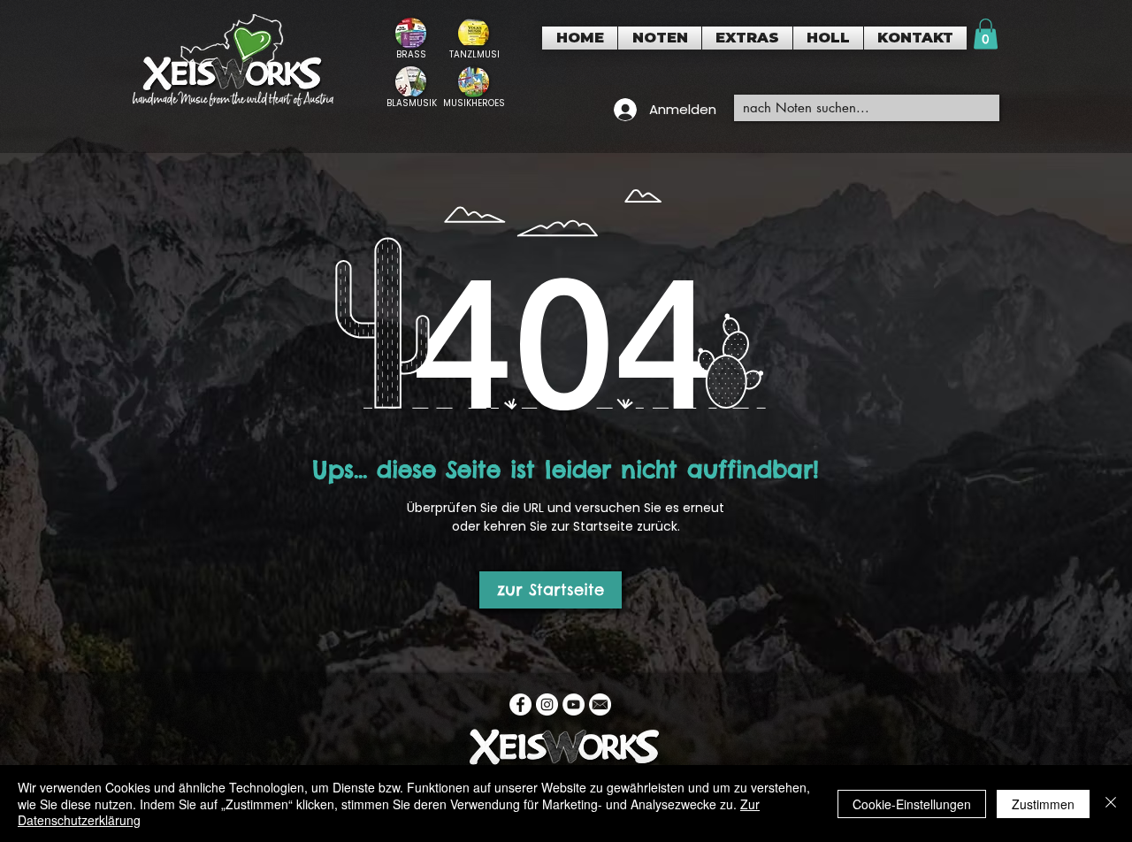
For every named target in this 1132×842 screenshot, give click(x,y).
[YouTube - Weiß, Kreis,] (573, 704)
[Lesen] (410, 38)
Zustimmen (1043, 804)
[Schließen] (1110, 803)
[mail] (600, 704)
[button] (660, 38)
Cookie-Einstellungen (912, 804)
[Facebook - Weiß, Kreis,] (520, 704)
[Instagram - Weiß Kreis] (547, 704)
